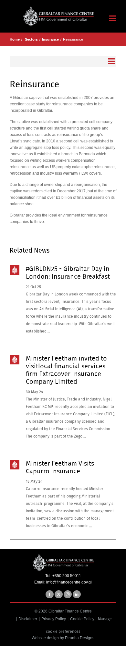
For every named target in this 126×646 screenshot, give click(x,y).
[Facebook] (50, 594)
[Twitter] (59, 594)
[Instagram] (68, 594)
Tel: (48, 576)
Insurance (50, 39)
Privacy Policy (53, 619)
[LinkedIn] (77, 594)
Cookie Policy (82, 619)
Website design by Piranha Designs (63, 638)
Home (15, 39)
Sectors (31, 39)
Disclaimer (27, 619)
